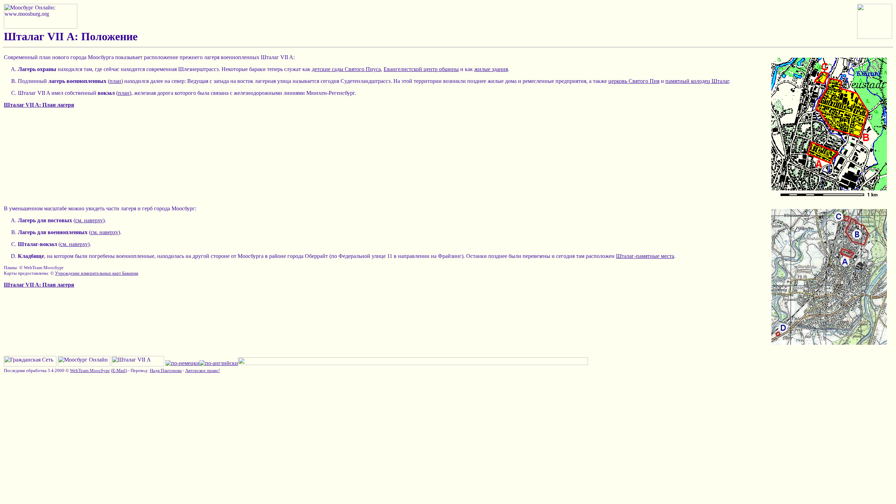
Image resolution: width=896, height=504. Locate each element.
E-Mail (119, 370)
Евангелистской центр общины (421, 69)
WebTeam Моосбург (90, 370)
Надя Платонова (166, 370)
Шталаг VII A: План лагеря (39, 105)
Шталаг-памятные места (645, 256)
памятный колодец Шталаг (697, 81)
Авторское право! (202, 370)
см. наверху (89, 220)
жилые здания (491, 69)
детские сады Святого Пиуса (346, 69)
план (115, 81)
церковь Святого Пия (633, 81)
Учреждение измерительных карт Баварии (96, 273)
